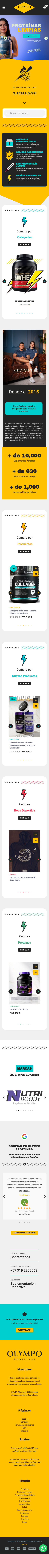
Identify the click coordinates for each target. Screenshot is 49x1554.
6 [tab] (29, 313)
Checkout (24, 1431)
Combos (24, 1516)
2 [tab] (19, 313)
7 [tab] (32, 313)
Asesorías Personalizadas (20, 1266)
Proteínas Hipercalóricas (24, 1495)
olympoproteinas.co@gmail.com (24, 1395)
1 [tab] (16, 313)
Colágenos (24, 1513)
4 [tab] (24, 313)
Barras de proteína (24, 1510)
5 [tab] (27, 313)
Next (45, 1196)
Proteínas (24, 1489)
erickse (24, 1544)
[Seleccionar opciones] (35, 972)
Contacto (24, 1422)
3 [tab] (22, 313)
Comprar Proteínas (31, 36)
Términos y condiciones (24, 1425)
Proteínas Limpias (24, 1492)
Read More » (24, 1192)
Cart (24, 1428)
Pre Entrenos (24, 1501)
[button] (4, 281)
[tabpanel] (24, 279)
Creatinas (24, 1519)
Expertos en (15, 1280)
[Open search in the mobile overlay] (24, 113)
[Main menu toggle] (3, 7)
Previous (4, 1196)
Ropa (24, 1522)
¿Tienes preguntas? (18, 1253)
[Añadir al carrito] (35, 573)
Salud (24, 1507)
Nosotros (24, 1419)
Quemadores (24, 1498)
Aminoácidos (24, 1504)
